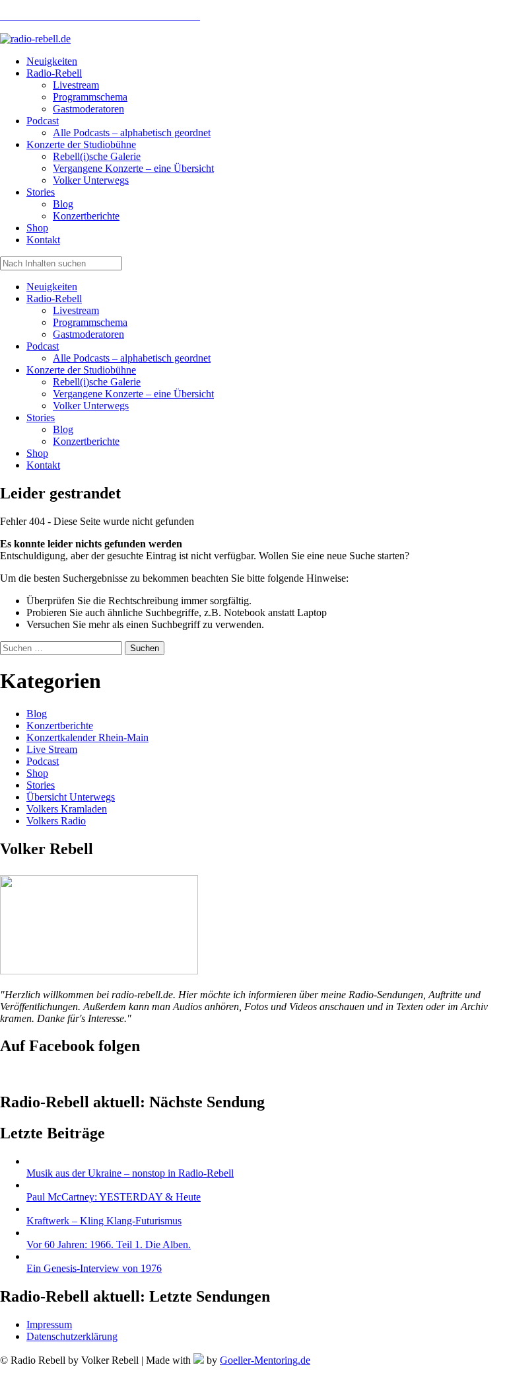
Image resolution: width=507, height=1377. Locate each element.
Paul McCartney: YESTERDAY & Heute (113, 1196)
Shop (37, 453)
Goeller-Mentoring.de (265, 1360)
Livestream (76, 310)
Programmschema (90, 322)
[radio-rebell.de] (99, 970)
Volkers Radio (56, 820)
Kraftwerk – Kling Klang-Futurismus (104, 1220)
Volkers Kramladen (66, 808)
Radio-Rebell (54, 298)
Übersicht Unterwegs (70, 797)
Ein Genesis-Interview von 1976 (94, 1268)
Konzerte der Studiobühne (81, 369)
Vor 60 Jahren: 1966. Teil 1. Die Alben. (108, 1244)
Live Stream (51, 749)
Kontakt (43, 465)
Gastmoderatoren (88, 334)
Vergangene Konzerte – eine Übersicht (133, 393)
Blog (63, 429)
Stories (40, 417)
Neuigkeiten (51, 286)
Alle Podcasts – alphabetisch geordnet (132, 358)
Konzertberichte (86, 441)
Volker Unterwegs (91, 405)
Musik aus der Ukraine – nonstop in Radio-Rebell (130, 1173)
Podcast (42, 346)
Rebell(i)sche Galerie (97, 381)
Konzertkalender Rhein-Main (87, 737)
